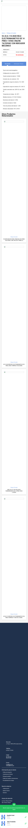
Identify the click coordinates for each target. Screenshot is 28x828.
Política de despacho (7, 772)
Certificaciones (6, 788)
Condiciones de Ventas (8, 774)
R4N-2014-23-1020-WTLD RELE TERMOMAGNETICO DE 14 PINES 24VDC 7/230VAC (14, 491)
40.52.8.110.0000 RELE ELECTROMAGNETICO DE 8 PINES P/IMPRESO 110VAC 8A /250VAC (14, 617)
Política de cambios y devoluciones (10, 778)
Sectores (5, 792)
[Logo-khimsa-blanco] (14, 682)
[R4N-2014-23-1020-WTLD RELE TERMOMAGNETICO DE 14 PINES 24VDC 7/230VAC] (14, 372)
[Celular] (4, 756)
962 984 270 (8, 756)
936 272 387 (8, 758)
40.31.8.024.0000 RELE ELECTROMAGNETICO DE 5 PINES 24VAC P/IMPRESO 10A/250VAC (14, 365)
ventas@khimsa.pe (10, 765)
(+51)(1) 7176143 (9, 750)
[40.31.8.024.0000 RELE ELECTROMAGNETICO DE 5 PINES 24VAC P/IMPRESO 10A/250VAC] (14, 247)
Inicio (3, 33)
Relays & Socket (11, 33)
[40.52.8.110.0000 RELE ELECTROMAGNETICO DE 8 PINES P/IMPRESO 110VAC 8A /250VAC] (14, 499)
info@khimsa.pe (9, 764)
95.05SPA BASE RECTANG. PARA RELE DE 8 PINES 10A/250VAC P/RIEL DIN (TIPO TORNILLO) (14, 239)
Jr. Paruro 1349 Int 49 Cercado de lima (14, 743)
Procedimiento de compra (8, 780)
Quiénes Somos (6, 790)
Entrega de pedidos (7, 776)
